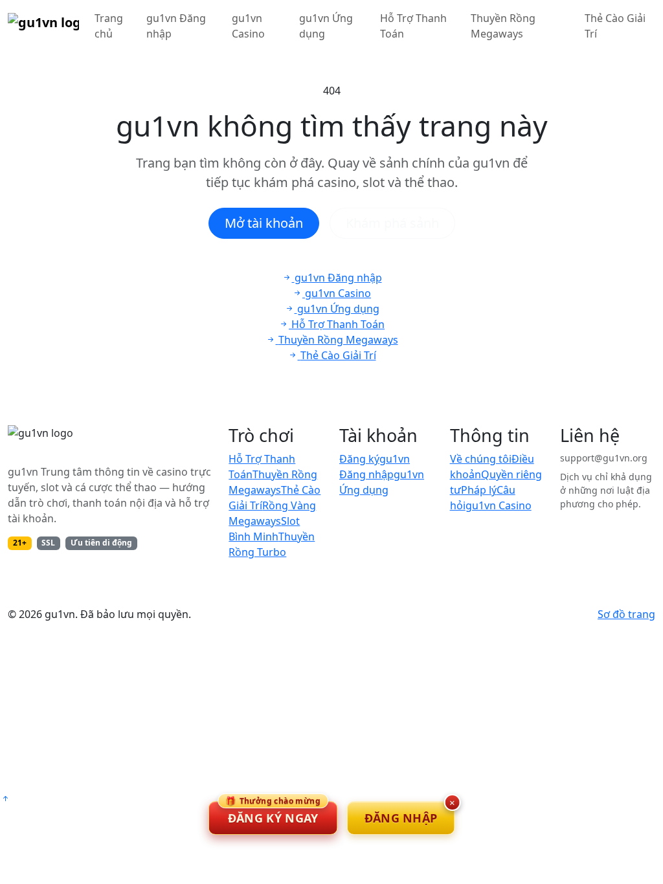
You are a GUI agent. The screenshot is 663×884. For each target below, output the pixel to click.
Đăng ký (359, 459)
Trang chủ (109, 26)
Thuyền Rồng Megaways (503, 26)
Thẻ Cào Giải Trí (615, 26)
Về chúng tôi (480, 459)
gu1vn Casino (248, 26)
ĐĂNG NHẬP (401, 818)
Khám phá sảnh (392, 223)
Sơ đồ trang (626, 614)
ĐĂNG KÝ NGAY (272, 813)
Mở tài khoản (264, 223)
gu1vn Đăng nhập (176, 26)
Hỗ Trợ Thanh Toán (413, 26)
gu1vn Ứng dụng (326, 26)
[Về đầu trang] (5, 798)
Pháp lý (479, 490)
